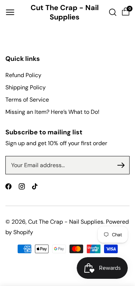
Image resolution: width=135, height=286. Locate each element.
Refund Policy (23, 75)
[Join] (121, 165)
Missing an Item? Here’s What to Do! (52, 112)
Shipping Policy (25, 87)
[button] (10, 12)
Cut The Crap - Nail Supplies (65, 221)
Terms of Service (27, 99)
